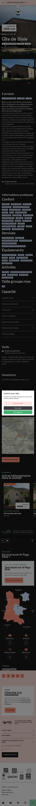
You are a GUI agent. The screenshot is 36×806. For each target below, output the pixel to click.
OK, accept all (18, 412)
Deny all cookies (18, 403)
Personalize (18, 408)
